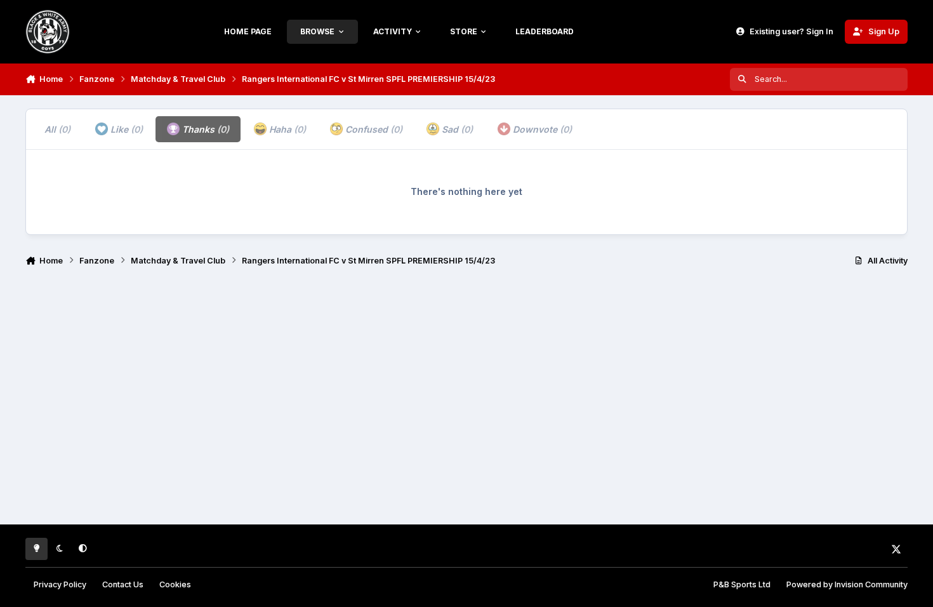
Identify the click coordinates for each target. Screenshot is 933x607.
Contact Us (122, 584)
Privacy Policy (60, 584)
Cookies (175, 584)
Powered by (847, 584)
